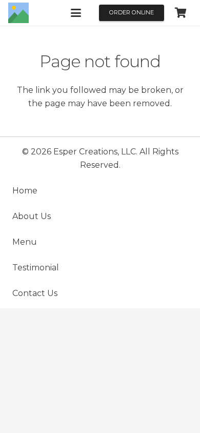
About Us (31, 216)
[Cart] (180, 13)
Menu (24, 242)
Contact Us (34, 293)
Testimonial (35, 267)
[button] (76, 13)
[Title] (18, 13)
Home (24, 190)
